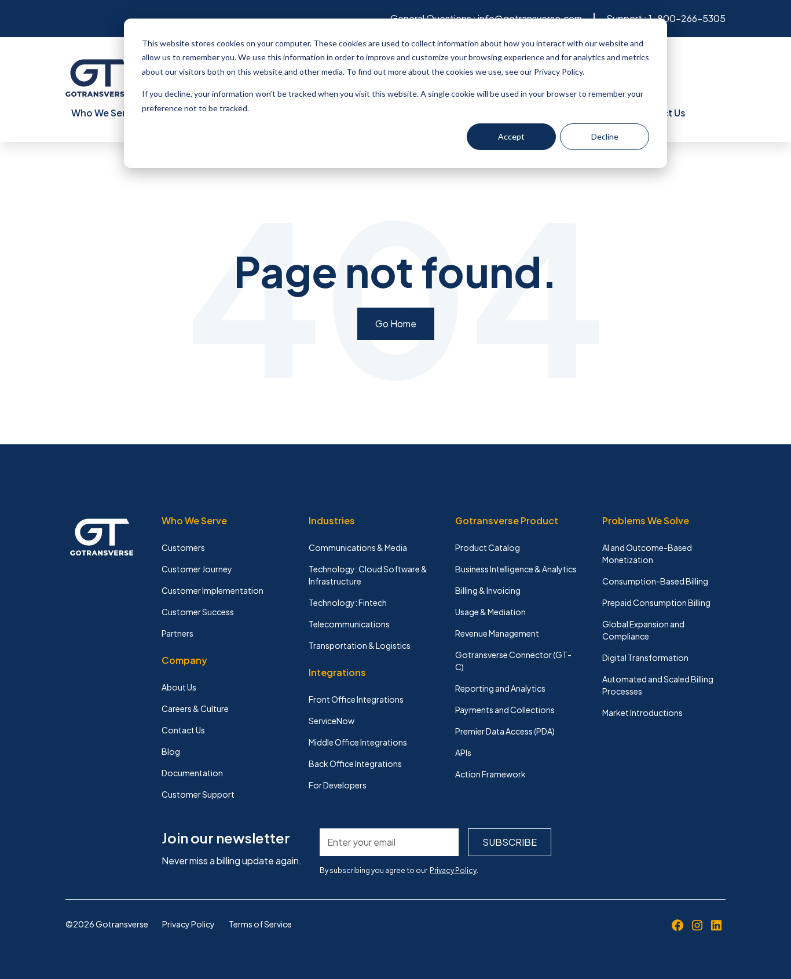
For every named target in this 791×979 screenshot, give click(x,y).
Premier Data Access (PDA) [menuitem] (505, 731)
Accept (511, 136)
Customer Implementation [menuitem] (212, 590)
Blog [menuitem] (171, 751)
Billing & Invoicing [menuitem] (488, 590)
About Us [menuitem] (179, 687)
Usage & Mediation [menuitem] (490, 612)
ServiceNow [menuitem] (331, 720)
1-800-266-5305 (687, 18)
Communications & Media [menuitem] (358, 547)
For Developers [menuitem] (338, 785)
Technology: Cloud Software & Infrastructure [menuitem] (368, 575)
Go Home (395, 323)
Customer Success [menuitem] (198, 612)
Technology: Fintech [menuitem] (348, 602)
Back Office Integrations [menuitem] (355, 763)
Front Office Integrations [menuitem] (356, 699)
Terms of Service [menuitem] (260, 924)
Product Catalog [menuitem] (487, 547)
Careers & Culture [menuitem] (195, 708)
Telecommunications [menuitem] (349, 624)
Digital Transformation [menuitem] (645, 657)
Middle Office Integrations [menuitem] (358, 742)
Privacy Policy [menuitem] (188, 924)
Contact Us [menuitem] (183, 730)
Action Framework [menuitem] (490, 774)
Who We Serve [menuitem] (104, 113)
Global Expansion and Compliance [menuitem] (643, 630)
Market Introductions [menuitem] (642, 712)
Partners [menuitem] (177, 633)
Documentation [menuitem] (192, 773)
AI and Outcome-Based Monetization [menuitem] (647, 553)
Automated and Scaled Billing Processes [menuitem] (657, 685)
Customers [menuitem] (183, 547)
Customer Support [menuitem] (198, 794)
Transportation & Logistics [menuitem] (360, 645)
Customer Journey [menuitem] (197, 569)
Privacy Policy (453, 870)
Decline (604, 136)
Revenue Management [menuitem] (497, 633)
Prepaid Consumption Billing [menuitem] (656, 602)
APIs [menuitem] (463, 752)
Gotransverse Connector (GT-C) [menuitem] (513, 660)
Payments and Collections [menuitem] (505, 709)
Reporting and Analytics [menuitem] (500, 688)
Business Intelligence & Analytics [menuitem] (516, 569)
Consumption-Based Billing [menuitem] (655, 581)
